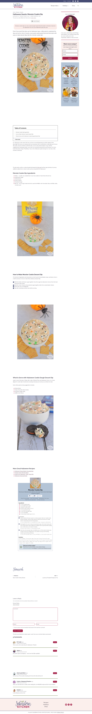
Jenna (18, 650)
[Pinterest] (75, 1)
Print (31, 495)
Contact (69, 1)
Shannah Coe (16, 16)
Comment (16, 608)
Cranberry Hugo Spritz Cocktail (66, 100)
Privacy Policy (60, 712)
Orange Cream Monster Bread (21, 472)
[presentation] (66, 72)
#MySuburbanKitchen (27, 548)
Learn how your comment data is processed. (41, 634)
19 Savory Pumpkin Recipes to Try (50, 576)
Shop (73, 5)
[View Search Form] (78, 6)
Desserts (21, 12)
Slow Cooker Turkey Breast (19, 576)
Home (14, 12)
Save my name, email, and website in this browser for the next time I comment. (29, 627)
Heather (19, 690)
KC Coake (19, 642)
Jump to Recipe (36, 21)
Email (38, 624)
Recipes (17, 12)
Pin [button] (35, 495)
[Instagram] (78, 1)
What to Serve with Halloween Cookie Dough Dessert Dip (28, 136)
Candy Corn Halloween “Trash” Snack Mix (24, 474)
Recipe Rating (16, 603)
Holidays (46, 704)
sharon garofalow (21, 673)
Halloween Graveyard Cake (21, 475)
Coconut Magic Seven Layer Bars (74, 100)
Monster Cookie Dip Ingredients (22, 132)
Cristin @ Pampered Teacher (24, 681)
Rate (40, 495)
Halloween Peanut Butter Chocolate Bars (24, 471)
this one (39, 167)
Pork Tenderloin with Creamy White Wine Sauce (74, 82)
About (64, 1)
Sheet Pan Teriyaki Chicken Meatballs (66, 81)
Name (15, 624)
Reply (55, 642)
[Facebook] (73, 1)
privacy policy (33, 17)
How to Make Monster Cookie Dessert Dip (24, 134)
